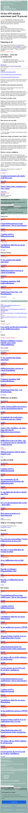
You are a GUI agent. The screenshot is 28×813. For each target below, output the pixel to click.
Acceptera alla (14, 802)
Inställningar (14, 805)
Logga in (3, 70)
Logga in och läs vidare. (15, 66)
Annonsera (5, 778)
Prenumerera (6, 6)
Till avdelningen (4, 400)
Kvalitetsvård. (4, 170)
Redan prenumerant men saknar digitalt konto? (11, 74)
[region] (14, 801)
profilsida (18, 46)
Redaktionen (6, 775)
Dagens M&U (6, 7)
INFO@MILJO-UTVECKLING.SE (18, 770)
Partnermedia (6, 776)
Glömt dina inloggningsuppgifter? (8, 72)
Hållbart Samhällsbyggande (9, 8)
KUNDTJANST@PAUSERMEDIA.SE (18, 769)
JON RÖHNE (4, 765)
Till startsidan (4, 352)
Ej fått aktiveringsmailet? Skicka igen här (10, 77)
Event (4, 10)
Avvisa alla (14, 809)
